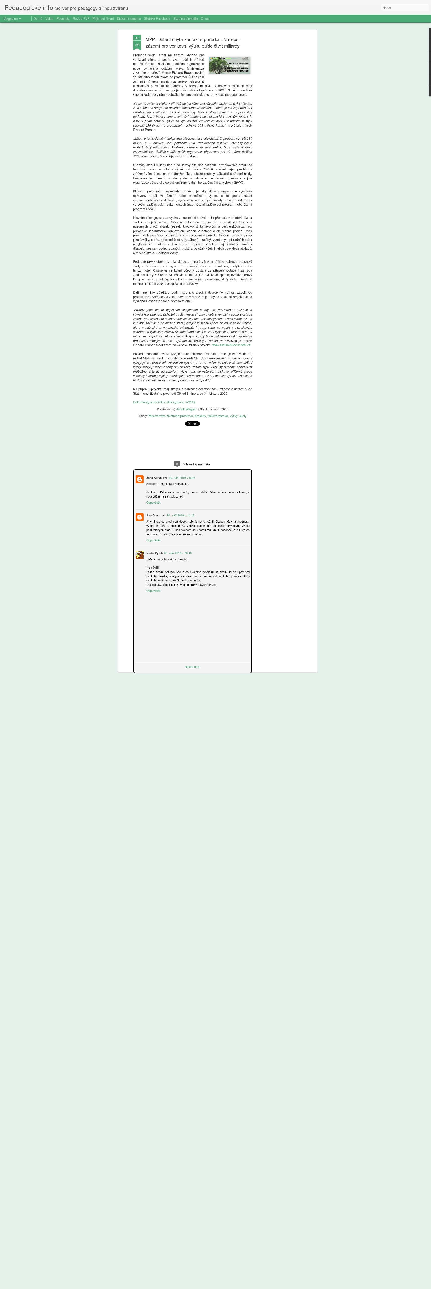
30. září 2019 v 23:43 (177, 552)
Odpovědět (153, 502)
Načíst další (192, 666)
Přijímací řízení (103, 18)
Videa (49, 18)
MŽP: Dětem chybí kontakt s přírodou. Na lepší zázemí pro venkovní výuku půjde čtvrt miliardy (192, 42)
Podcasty (63, 18)
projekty (200, 416)
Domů (38, 18)
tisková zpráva (218, 416)
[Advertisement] (276, 105)
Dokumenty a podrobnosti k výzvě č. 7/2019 (164, 402)
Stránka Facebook (157, 18)
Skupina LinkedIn (185, 18)
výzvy (233, 416)
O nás (205, 18)
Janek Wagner (186, 409)
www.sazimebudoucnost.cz (231, 345)
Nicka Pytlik (154, 552)
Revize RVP (81, 18)
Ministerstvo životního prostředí (171, 416)
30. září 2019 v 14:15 (180, 515)
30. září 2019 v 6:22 (181, 477)
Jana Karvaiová (156, 477)
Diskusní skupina (129, 18)
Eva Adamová (155, 515)
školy (242, 416)
